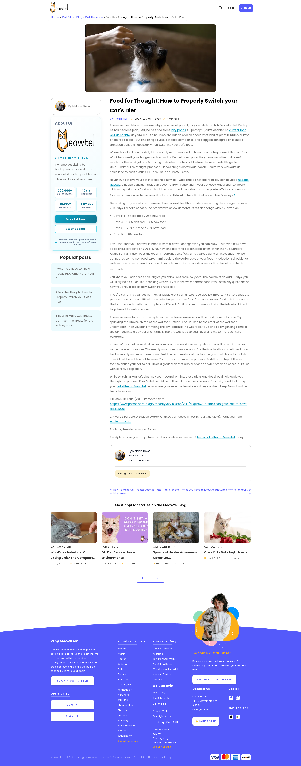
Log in (230, 8)
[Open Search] (220, 8)
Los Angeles (125, 684)
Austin (121, 653)
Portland (123, 715)
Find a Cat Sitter (75, 219)
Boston (122, 658)
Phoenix (122, 710)
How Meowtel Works (164, 658)
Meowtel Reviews (163, 674)
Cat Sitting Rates (162, 664)
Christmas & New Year (166, 742)
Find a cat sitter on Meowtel (216, 437)
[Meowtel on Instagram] (238, 698)
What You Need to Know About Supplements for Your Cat (75, 273)
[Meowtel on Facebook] (231, 698)
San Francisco (126, 725)
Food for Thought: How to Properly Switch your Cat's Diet (74, 297)
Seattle (122, 730)
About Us (158, 653)
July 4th (157, 733)
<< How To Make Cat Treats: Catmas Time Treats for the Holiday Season (144, 491)
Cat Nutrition (119, 118)
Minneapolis (125, 689)
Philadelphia (125, 705)
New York (123, 694)
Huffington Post (120, 422)
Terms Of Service (112, 757)
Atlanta (122, 648)
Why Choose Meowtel (165, 669)
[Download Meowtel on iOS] (231, 717)
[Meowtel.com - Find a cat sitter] (76, 141)
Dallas (121, 669)
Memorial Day (161, 729)
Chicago (123, 664)
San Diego (124, 720)
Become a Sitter (75, 228)
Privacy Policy (132, 757)
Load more (150, 578)
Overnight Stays (162, 716)
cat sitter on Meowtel (131, 386)
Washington (125, 735)
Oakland (123, 699)
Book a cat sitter (72, 681)
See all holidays (162, 746)
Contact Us (201, 689)
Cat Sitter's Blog (162, 697)
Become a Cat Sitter (214, 679)
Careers (157, 679)
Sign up (246, 8)
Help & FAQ (159, 692)
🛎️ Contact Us (206, 721)
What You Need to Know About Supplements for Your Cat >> (216, 491)
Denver (122, 674)
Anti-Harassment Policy (156, 757)
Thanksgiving (160, 738)
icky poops (178, 130)
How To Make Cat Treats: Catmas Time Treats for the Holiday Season (74, 320)
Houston (123, 679)
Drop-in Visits (160, 711)
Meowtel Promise (163, 648)
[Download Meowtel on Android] (238, 717)
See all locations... (129, 741)
